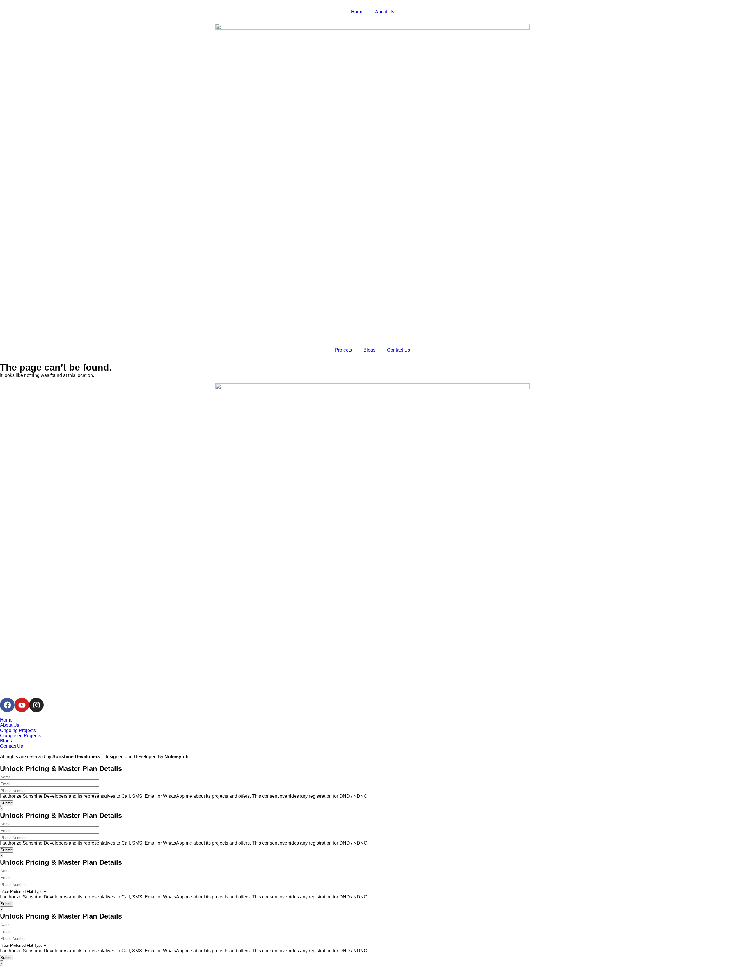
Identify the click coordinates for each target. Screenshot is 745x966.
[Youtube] (22, 705)
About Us (384, 11)
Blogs (369, 350)
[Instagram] (36, 705)
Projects (343, 350)
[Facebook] (7, 705)
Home (357, 11)
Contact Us (398, 350)
